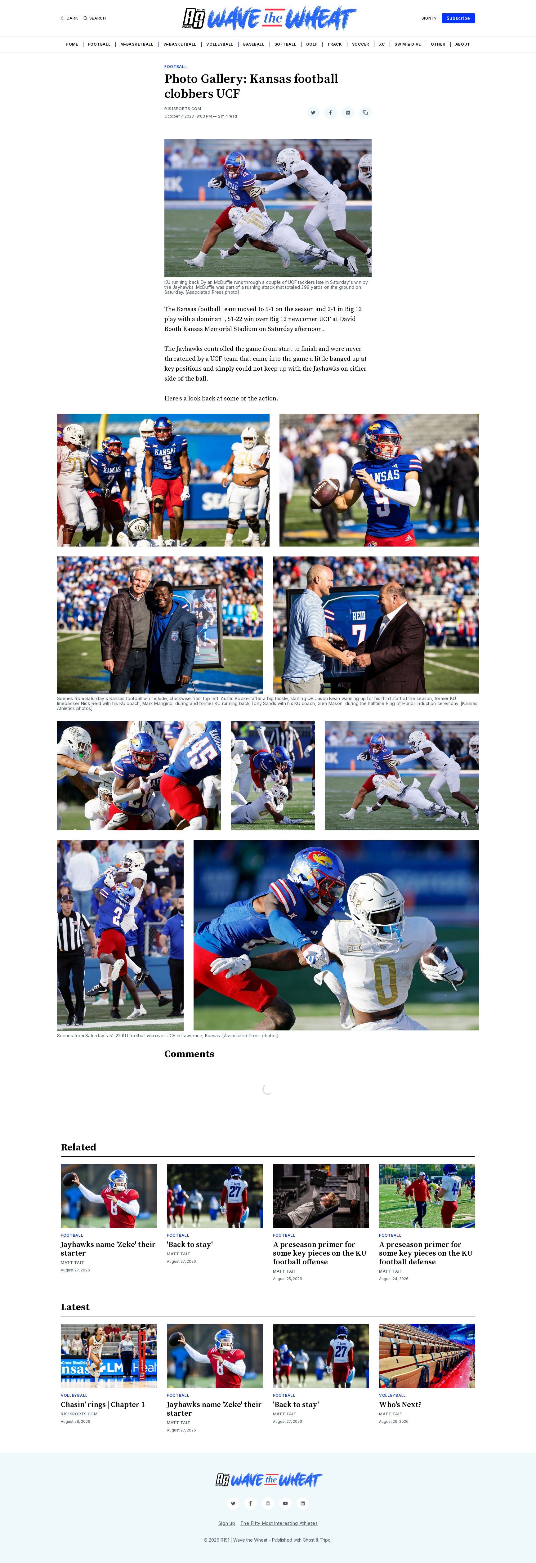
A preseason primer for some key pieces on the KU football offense (320, 1253)
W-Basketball (179, 44)
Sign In (429, 18)
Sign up (226, 1523)
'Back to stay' (190, 1244)
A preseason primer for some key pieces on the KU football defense (426, 1253)
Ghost (309, 1540)
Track (334, 44)
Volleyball (219, 44)
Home (72, 44)
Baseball (254, 44)
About (463, 44)
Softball (286, 44)
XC (382, 44)
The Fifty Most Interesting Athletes (279, 1523)
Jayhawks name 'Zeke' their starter (108, 1249)
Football (99, 44)
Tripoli (326, 1540)
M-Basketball (136, 44)
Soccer (360, 44)
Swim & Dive (408, 44)
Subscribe (458, 18)
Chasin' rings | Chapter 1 (103, 1404)
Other (438, 44)
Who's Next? (400, 1404)
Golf (311, 44)
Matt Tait (72, 1262)
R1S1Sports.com (182, 108)
